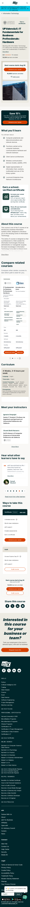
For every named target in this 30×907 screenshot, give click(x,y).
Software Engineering (7, 700)
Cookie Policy (5, 870)
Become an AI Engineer (8, 798)
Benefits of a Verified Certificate (10, 780)
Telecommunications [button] (8, 317)
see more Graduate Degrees (9, 771)
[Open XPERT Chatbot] (25, 896)
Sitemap (4, 881)
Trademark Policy (7, 876)
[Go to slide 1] (12, 358)
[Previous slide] (5, 491)
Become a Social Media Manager (11, 788)
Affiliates (4, 822)
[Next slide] (24, 491)
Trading (3, 687)
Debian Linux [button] (19, 318)
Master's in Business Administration (12, 757)
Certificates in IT (6, 734)
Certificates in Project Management (11, 729)
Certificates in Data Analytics (10, 731)
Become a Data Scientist (8, 793)
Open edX (4, 825)
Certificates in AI (6, 726)
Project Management (7, 702)
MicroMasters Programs (8, 719)
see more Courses (6, 709)
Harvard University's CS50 (9, 716)
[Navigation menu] (2, 3)
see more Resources (7, 802)
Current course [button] (7, 279)
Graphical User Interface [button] (19, 321)
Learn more (15, 10)
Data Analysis (5, 690)
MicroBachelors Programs (9, 721)
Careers (3, 831)
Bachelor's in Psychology (9, 750)
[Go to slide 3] (17, 358)
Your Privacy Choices (8, 884)
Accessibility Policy (7, 873)
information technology (11, 13)
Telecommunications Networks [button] (8, 320)
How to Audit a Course (8, 785)
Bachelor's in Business (8, 755)
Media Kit (4, 855)
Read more (6, 306)
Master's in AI (5, 762)
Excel (3, 695)
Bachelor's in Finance (7, 752)
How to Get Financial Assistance (11, 783)
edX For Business (7, 820)
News (3, 834)
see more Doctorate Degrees (10, 773)
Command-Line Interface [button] (19, 315)
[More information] (20, 119)
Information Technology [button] (6, 314)
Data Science (5, 697)
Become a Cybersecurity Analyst (11, 790)
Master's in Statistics (7, 760)
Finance (3, 692)
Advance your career (15, 69)
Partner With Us (6, 814)
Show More (6, 51)
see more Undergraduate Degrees (11, 769)
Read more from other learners (15, 496)
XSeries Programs (6, 724)
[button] (4, 670)
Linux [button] (17, 324)
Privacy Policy (6, 867)
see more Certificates (7, 738)
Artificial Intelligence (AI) (8, 685)
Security (4, 852)
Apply (18, 894)
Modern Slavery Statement (10, 878)
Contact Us (5, 846)
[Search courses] (27, 3)
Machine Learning (6, 705)
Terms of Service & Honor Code (11, 865)
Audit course (16, 76)
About (3, 817)
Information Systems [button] (8, 311)
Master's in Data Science (8, 765)
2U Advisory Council (8, 828)
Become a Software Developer (10, 795)
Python (3, 682)
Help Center (5, 849)
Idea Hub (4, 844)
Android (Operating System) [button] (20, 312)
